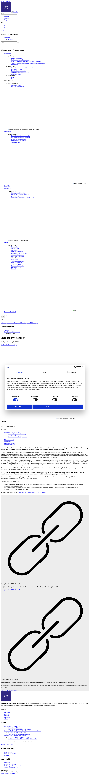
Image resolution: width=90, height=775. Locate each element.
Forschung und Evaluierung (19, 253)
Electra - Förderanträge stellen (12, 726)
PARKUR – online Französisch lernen (18, 737)
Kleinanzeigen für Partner (18, 140)
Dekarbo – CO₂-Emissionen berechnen (15, 735)
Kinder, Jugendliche (16, 58)
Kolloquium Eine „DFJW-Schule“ (10, 590)
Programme (7, 53)
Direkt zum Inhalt (5, 1)
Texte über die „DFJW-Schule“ (9, 690)
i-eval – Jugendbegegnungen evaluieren (19, 734)
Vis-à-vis (13, 269)
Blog (5, 20)
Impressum (7, 762)
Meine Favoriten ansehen (8, 773)
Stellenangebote (15, 142)
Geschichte (14, 250)
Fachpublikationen (9, 443)
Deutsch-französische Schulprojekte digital (19, 729)
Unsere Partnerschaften (17, 266)
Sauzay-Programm (14, 323)
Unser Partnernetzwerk (17, 256)
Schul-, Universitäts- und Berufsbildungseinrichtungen (26, 61)
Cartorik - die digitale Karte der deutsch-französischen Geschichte (22, 731)
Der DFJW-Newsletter (7, 744)
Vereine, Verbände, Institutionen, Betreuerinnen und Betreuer (28, 63)
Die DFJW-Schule (9, 440)
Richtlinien (7, 185)
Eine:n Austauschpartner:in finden (20, 136)
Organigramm (15, 248)
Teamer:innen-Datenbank (15, 728)
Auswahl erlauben (45, 406)
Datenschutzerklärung (10, 764)
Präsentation (14, 247)
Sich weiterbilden (16, 74)
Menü (2, 30)
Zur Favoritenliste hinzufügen (9, 345)
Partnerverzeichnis (16, 267)
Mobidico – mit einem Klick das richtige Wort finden (22, 739)
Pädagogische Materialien (18, 193)
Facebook (7, 717)
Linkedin (6, 714)
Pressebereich (8, 752)
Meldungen (14, 259)
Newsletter (7, 18)
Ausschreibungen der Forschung (17, 434)
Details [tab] (45, 372)
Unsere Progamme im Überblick (20, 194)
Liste (12, 77)
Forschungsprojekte (9, 444)
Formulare (7, 186)
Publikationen (8, 188)
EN (5, 27)
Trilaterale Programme (17, 255)
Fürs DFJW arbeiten (16, 262)
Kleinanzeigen (8, 131)
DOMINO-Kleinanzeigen (18, 139)
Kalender (13, 79)
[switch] (35, 399)
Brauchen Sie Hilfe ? (10, 312)
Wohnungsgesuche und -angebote (20, 137)
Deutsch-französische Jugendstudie (17, 437)
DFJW (6, 242)
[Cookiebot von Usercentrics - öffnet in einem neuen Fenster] (75, 367)
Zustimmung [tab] (19, 372)
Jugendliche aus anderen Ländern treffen (22, 68)
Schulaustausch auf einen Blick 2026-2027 (23, 197)
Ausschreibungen (16, 85)
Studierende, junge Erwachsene (20, 60)
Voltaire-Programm (25, 323)
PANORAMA (15, 196)
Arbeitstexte (7, 441)
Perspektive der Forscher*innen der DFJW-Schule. (32, 492)
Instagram (7, 712)
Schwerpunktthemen (17, 251)
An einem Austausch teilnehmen (20, 72)
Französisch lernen (16, 69)
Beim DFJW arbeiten (10, 753)
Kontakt (6, 16)
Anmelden (7, 37)
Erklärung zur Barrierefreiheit (12, 766)
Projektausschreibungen (17, 86)
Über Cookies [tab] (71, 372)
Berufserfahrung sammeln (18, 71)
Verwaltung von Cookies (11, 767)
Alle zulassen (71, 406)
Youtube (6, 715)
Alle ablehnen (19, 406)
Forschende (14, 64)
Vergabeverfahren (16, 264)
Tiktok (6, 719)
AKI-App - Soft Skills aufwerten (17, 732)
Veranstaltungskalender (17, 261)
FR (5, 25)
